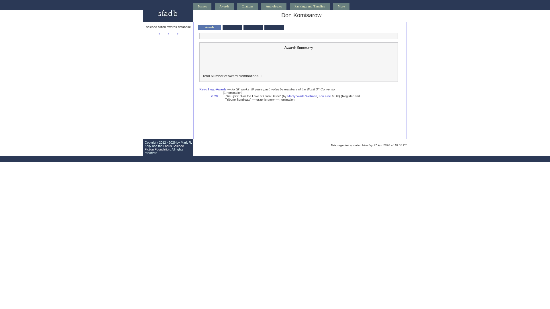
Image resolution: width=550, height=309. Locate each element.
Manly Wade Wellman (302, 96)
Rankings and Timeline (309, 6)
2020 (214, 96)
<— (160, 33)
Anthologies (274, 6)
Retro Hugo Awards (213, 89)
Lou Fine (325, 96)
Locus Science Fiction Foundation (164, 147)
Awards (224, 6)
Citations (247, 6)
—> (176, 33)
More (341, 6)
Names (202, 6)
